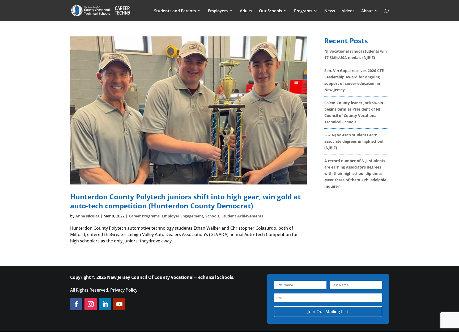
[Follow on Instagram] (90, 304)
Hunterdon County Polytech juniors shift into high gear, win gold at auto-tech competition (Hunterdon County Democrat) (185, 201)
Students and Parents (175, 11)
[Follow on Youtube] (119, 304)
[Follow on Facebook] (76, 304)
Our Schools (270, 11)
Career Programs (144, 215)
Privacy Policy (123, 290)
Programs (303, 11)
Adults (246, 11)
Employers (218, 11)
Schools (212, 215)
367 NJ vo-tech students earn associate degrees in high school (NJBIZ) (353, 141)
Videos (348, 11)
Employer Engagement (182, 215)
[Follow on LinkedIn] (105, 304)
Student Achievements (242, 215)
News (329, 11)
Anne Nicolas (87, 215)
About (367, 11)
